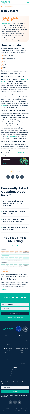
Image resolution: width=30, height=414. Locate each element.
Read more (3, 289)
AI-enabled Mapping (22, 340)
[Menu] (28, 2)
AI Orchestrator (8, 361)
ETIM (22, 361)
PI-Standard (22, 363)
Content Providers (8, 338)
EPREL (21, 350)
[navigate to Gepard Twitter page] (15, 402)
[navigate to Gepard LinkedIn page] (10, 402)
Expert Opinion (4, 271)
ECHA (22, 352)
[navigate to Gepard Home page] (5, 2)
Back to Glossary (9, 6)
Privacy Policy (15, 369)
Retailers (8, 342)
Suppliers (8, 344)
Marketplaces (8, 340)
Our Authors (8, 357)
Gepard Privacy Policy (21, 317)
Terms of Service (15, 371)
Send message (15, 313)
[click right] (17, 246)
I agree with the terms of (12, 317)
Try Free (8, 359)
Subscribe (15, 391)
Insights (8, 354)
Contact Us (8, 350)
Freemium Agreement (15, 375)
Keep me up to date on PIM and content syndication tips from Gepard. (14, 396)
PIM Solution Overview (22, 338)
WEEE (22, 354)
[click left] (12, 246)
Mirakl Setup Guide (15, 373)
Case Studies (8, 352)
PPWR (21, 357)
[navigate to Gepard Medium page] (19, 402)
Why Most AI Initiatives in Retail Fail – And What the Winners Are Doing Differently (14, 277)
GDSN (22, 359)
